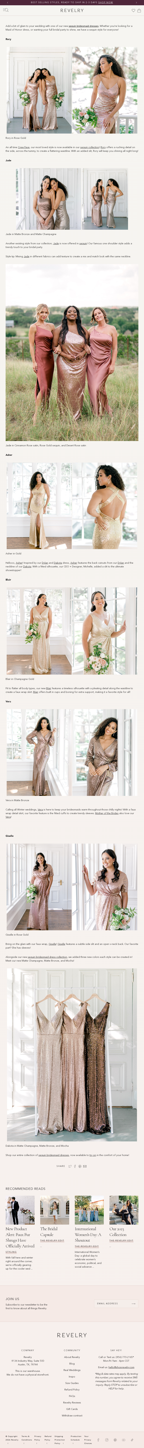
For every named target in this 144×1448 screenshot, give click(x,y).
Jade (56, 243)
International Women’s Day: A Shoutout (88, 1234)
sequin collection (89, 147)
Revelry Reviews (72, 1402)
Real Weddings (72, 1370)
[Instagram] (107, 1440)
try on (93, 1155)
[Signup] (133, 1304)
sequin (83, 243)
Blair (48, 688)
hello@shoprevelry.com (121, 1367)
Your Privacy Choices (88, 1440)
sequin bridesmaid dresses (53, 1155)
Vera (40, 810)
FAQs (72, 1396)
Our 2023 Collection (117, 1231)
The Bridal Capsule (48, 1231)
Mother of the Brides (107, 813)
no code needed (99, 3)
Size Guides (72, 1383)
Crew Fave (24, 147)
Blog (72, 1364)
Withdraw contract (72, 1415)
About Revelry (72, 1357)
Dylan (45, 563)
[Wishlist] (133, 10)
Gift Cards (72, 1409)
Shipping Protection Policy (60, 1440)
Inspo (72, 1377)
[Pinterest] (115, 1440)
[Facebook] (98, 1440)
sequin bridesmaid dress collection (47, 957)
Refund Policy (72, 1390)
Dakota (58, 563)
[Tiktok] (132, 1440)
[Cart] (139, 10)
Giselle (52, 944)
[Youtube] (124, 1440)
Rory (103, 147)
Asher (19, 563)
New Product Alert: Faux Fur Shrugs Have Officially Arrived (20, 1237)
